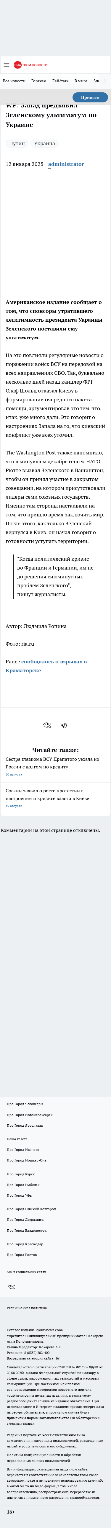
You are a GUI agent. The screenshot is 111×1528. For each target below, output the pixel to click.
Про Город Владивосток (26, 1230)
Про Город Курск (21, 1174)
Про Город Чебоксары (25, 1104)
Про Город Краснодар (25, 1244)
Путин (17, 143)
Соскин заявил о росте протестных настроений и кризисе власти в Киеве (47, 798)
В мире (81, 81)
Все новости (14, 81)
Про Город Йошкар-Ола (26, 1160)
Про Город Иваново (23, 1149)
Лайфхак (60, 81)
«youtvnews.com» (50, 1330)
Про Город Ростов (22, 1254)
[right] (105, 81)
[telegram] (66, 725)
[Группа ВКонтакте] (11, 1287)
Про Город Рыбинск (23, 1184)
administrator (66, 164)
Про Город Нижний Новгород (31, 1209)
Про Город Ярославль (25, 1125)
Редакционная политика (27, 1307)
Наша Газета (17, 1139)
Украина (44, 143)
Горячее (38, 81)
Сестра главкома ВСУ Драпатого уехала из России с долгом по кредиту (52, 766)
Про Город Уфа (19, 1195)
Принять (90, 97)
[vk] (47, 725)
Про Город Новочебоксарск (29, 1115)
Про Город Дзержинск (25, 1219)
